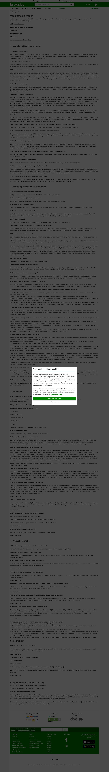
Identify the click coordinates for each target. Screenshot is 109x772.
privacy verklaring (56, 394)
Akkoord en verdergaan (54, 398)
